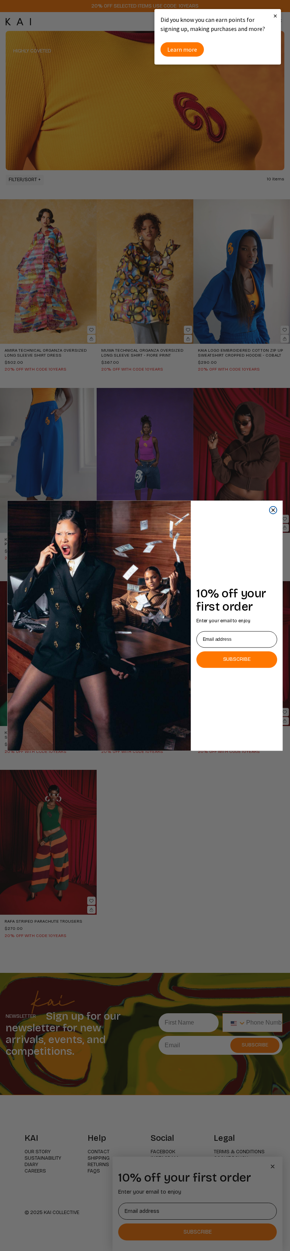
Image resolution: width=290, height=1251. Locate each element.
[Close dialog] (273, 510)
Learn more (182, 49)
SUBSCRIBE (237, 659)
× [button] (275, 15)
